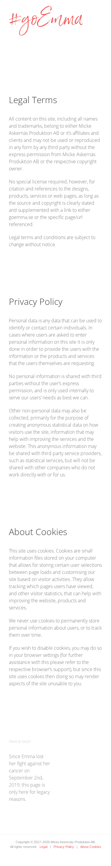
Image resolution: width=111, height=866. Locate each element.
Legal (43, 847)
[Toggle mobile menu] (99, 9)
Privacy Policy (64, 847)
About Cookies (90, 847)
